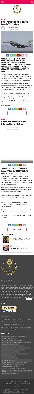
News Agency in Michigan (23, 348)
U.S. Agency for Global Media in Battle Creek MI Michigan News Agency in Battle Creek (17, 360)
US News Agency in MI (7, 350)
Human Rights (18, 381)
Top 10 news (18, 386)
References (8, 383)
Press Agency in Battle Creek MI (10, 344)
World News (20, 346)
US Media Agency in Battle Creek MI (22, 342)
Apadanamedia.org (24, 285)
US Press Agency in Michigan (9, 354)
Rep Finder (18, 384)
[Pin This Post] (18, 55)
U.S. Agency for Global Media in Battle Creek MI (14, 368)
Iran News (10, 338)
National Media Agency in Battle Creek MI (12, 340)
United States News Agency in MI (10, 373)
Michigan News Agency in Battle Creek (17, 362)
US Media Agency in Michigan (9, 356)
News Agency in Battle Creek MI (10, 357)
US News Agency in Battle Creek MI (10, 366)
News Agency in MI (19, 364)
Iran (16, 338)
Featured (4, 338)
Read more (28, 299)
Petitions (26, 381)
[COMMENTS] (26, 55)
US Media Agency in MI (22, 354)
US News (4, 362)
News (11, 381)
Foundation (10, 384)
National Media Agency (7, 364)
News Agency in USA (6, 342)
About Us (15, 383)
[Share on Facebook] (7, 55)
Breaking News (5, 336)
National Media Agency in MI (9, 348)
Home (7, 381)
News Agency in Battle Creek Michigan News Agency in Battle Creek (17, 371)
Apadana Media (22, 336)
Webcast (26, 384)
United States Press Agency (9, 346)
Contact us (23, 383)
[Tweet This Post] (11, 55)
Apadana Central (12, 27)
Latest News (14, 336)
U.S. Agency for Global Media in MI (10, 352)
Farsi (28, 383)
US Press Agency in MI (19, 350)
